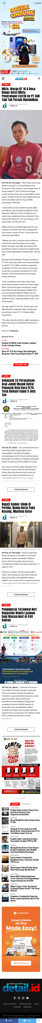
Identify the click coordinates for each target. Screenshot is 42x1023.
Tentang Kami (17, 1007)
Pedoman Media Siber (25, 1004)
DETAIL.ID (14, 106)
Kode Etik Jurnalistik (9, 1004)
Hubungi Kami (27, 1007)
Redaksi (36, 1004)
